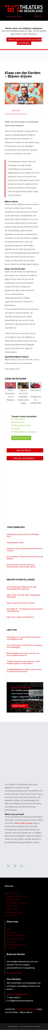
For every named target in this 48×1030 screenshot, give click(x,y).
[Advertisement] (24, 755)
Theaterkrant (12, 948)
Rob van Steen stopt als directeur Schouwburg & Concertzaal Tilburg (21, 566)
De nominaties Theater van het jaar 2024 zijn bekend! (25, 558)
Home (9, 929)
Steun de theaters (12, 900)
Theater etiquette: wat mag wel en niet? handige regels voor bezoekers (23, 662)
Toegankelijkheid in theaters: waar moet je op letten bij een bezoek (24, 670)
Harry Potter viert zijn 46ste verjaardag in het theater (23, 596)
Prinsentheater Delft (15, 543)
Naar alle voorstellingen (23, 458)
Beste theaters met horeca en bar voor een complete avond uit (23, 654)
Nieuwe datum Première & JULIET (21, 603)
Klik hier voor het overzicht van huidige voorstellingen (25, 41)
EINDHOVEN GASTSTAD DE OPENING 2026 (23, 535)
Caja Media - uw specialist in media (24, 1026)
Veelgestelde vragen (13, 912)
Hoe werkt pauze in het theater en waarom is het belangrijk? (24, 646)
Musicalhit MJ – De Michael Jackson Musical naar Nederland (25, 610)
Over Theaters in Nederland (16, 903)
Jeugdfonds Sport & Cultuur (16, 896)
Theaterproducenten (15, 938)
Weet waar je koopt (23, 823)
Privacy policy (10, 915)
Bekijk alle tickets (20, 438)
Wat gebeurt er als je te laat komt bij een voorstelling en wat (24, 638)
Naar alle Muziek (24, 450)
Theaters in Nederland (25, 1009)
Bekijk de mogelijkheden (17, 994)
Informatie (16, 111)
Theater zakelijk (11, 909)
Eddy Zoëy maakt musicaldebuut (20, 617)
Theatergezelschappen (16, 945)
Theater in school (12, 906)
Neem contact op (12, 893)
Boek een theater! (14, 973)
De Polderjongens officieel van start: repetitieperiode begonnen (22, 588)
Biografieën (11, 942)
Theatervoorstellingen (16, 935)
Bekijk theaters (19, 706)
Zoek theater (12, 932)
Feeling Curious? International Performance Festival (25, 549)
